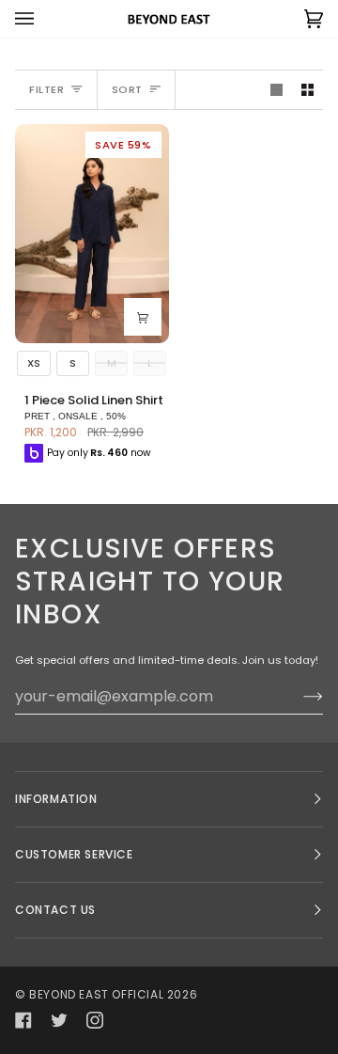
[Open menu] (43, 19)
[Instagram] (94, 1020)
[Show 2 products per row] (307, 90)
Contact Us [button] (55, 910)
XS (33, 362)
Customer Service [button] (74, 854)
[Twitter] (59, 1020)
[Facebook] (23, 1020)
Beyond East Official (96, 994)
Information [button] (56, 799)
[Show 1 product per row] (276, 90)
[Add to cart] (142, 317)
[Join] (298, 696)
